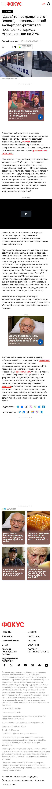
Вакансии (33, 645)
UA (43, 4)
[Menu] (3, 4)
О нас (5, 645)
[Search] (49, 4)
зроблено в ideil (9, 784)
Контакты (39, 780)
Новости (6, 632)
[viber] (32, 665)
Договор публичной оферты (38, 650)
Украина (7, 12)
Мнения (32, 632)
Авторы (32, 640)
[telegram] (18, 665)
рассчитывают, (23, 372)
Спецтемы (33, 636)
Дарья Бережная (10, 41)
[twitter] (11, 665)
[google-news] (39, 665)
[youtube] (25, 665)
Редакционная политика (10, 659)
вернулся (6, 386)
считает (26, 142)
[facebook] (4, 665)
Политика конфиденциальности (17, 780)
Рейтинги (7, 636)
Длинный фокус (11, 640)
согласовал (44, 360)
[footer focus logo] (13, 624)
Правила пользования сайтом (9, 651)
